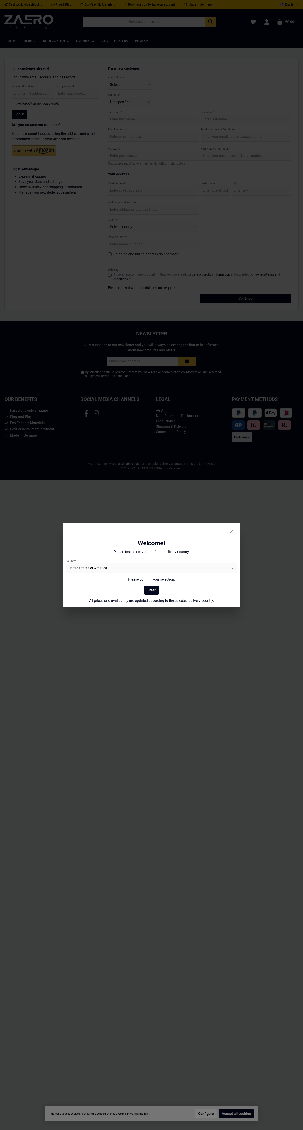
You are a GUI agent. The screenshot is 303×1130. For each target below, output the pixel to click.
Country (71, 561)
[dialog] (151, 565)
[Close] (231, 532)
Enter (151, 590)
